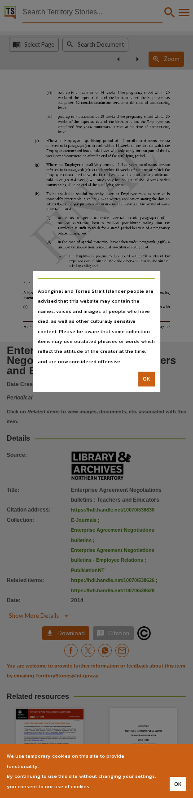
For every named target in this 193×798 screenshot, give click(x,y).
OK (146, 379)
